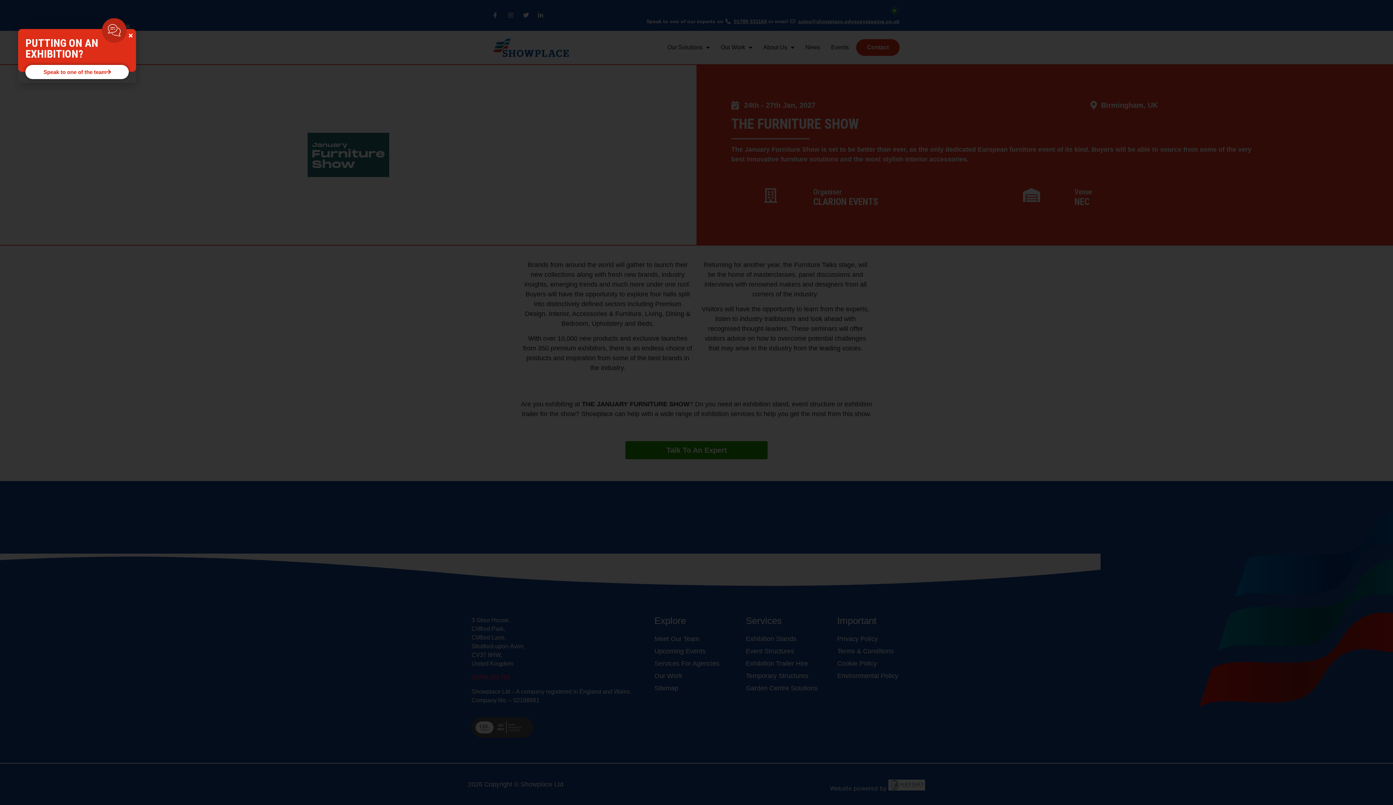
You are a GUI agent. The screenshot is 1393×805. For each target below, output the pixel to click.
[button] (128, 26)
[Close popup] (130, 35)
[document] (696, 402)
